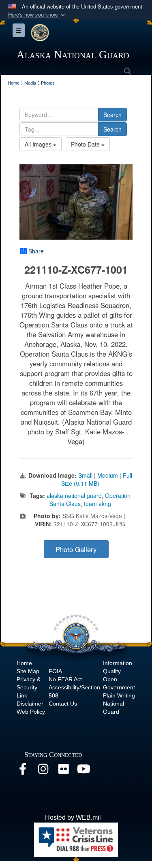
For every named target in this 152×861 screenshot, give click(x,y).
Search (112, 115)
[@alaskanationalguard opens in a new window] (43, 770)
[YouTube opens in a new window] (83, 770)
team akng (97, 504)
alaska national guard (74, 495)
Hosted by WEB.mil (73, 817)
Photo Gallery (76, 549)
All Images (39, 144)
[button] (37, 15)
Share (36, 251)
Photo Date (86, 144)
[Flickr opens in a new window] (63, 770)
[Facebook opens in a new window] (23, 770)
